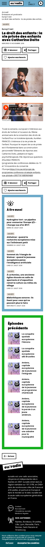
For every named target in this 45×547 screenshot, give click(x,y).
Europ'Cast (7, 16)
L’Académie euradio (23, 511)
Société (6, 24)
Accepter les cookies (28, 543)
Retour (11, 456)
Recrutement (20, 509)
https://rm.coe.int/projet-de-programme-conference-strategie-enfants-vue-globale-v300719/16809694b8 (21, 172)
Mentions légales (21, 513)
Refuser (10, 543)
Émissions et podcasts (12, 14)
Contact (18, 506)
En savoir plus (33, 539)
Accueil (5, 12)
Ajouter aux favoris (17, 57)
